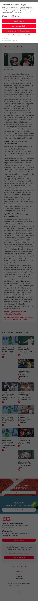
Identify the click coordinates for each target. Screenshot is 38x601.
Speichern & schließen (19, 26)
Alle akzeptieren (19, 21)
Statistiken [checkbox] (17, 16)
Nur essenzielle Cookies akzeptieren (19, 31)
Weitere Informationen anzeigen (18, 35)
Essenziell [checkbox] (7, 16)
